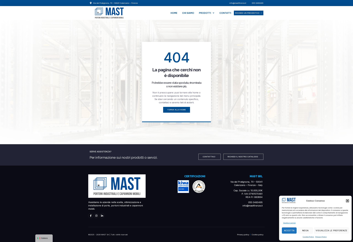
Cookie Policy (308, 237)
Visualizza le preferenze (331, 230)
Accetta (289, 230)
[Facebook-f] (90, 215)
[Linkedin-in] (102, 215)
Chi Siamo (188, 13)
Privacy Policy (321, 237)
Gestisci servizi (289, 223)
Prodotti (205, 13)
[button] (347, 200)
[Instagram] (96, 215)
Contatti (225, 13)
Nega (305, 230)
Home (174, 13)
